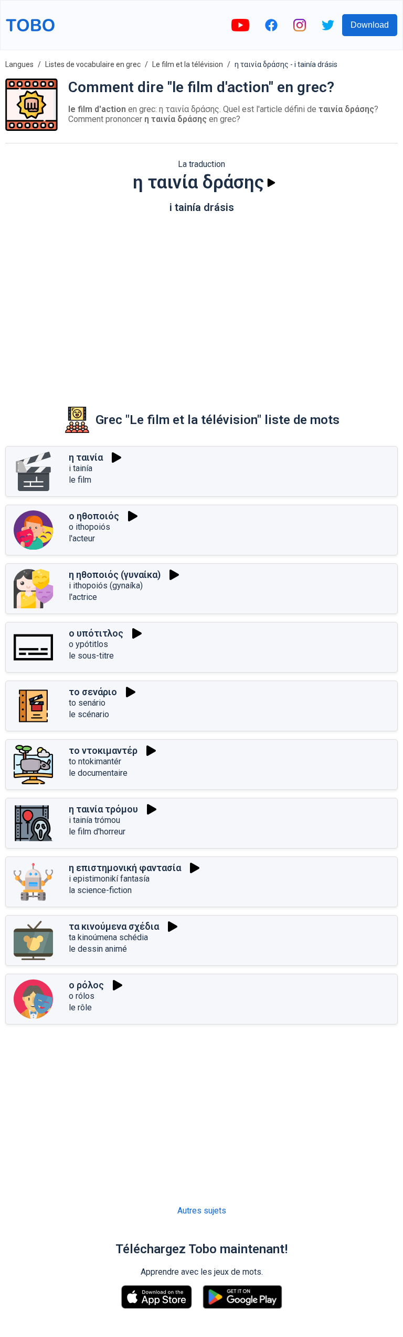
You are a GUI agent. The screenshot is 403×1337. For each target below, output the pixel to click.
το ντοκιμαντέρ (103, 750)
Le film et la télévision (187, 64)
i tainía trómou (94, 820)
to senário (87, 703)
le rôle (80, 1007)
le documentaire (98, 773)
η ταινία (86, 457)
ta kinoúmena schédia (108, 937)
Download (370, 24)
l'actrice (83, 597)
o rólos (81, 996)
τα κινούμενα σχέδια (114, 926)
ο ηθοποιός (94, 515)
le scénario (89, 714)
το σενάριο (93, 691)
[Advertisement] (201, 302)
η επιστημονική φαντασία (125, 867)
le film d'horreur (97, 832)
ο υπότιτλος (96, 633)
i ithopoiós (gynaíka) (106, 585)
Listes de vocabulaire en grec (93, 64)
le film (80, 480)
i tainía (80, 468)
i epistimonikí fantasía (109, 879)
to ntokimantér (95, 761)
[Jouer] (271, 182)
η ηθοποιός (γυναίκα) (115, 574)
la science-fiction (100, 890)
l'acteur (82, 538)
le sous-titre (91, 656)
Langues (19, 64)
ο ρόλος (86, 984)
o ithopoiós (89, 527)
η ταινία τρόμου (103, 809)
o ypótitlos (88, 644)
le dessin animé (98, 949)
